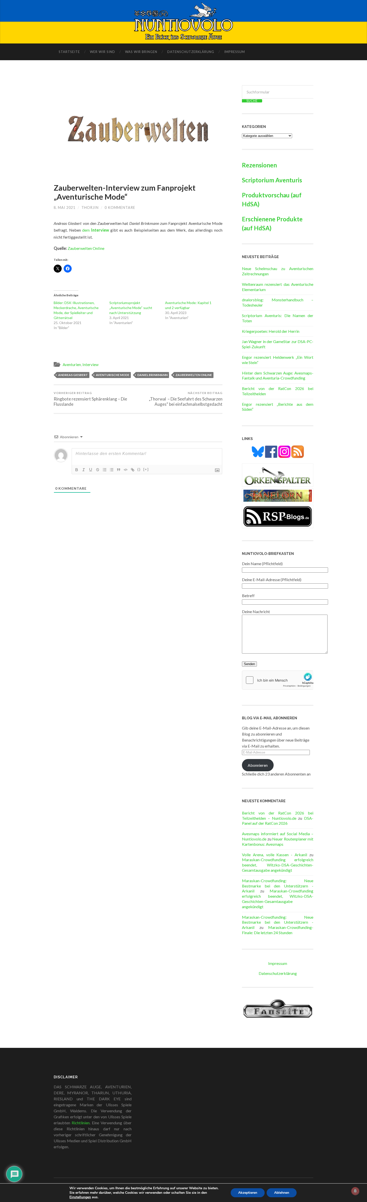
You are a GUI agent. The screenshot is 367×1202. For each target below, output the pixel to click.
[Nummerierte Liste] (104, 470)
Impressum (234, 52)
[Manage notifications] (355, 1191)
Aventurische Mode (112, 375)
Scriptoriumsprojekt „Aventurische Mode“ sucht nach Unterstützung (130, 308)
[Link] (132, 470)
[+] (146, 469)
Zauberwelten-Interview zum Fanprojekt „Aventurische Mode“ (124, 192)
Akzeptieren (247, 1192)
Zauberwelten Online (86, 248)
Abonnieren (258, 765)
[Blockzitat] (118, 470)
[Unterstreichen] (90, 470)
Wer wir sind (102, 52)
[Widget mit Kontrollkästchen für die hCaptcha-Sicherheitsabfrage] (277, 680)
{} (139, 469)
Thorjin (90, 207)
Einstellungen (80, 1197)
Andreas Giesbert (73, 375)
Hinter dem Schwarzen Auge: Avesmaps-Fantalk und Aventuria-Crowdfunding (277, 376)
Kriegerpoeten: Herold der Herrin (270, 331)
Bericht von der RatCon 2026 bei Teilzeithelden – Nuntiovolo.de (277, 815)
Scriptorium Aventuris (272, 180)
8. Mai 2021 (64, 207)
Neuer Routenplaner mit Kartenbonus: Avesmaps (277, 841)
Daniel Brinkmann (152, 375)
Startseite (69, 52)
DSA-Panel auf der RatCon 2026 (277, 821)
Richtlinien (81, 1122)
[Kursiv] (83, 470)
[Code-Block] (125, 470)
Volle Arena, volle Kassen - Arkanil (274, 854)
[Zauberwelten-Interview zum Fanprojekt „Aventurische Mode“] (138, 129)
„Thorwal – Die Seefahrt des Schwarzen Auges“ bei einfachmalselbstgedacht (185, 399)
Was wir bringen (141, 52)
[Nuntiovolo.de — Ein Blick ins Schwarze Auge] (183, 21)
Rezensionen (259, 165)
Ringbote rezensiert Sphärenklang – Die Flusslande (90, 399)
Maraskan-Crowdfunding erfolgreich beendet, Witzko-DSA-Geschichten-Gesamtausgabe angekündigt (277, 864)
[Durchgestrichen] (97, 470)
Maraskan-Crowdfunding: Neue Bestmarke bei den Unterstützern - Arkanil (277, 885)
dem (95, 230)
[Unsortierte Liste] (111, 470)
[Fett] (76, 470)
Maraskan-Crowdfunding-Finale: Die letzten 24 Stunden (277, 930)
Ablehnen (281, 1192)
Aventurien (72, 364)
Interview (90, 364)
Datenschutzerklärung (190, 52)
